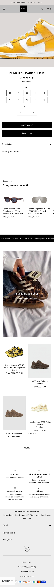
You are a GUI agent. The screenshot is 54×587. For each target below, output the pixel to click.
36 (10, 93)
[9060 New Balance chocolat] (39, 361)
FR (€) (33, 567)
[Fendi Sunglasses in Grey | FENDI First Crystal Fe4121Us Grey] (39, 200)
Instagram (7, 539)
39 (36, 93)
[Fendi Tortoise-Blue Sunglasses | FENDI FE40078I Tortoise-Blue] (14, 200)
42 (18, 100)
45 (44, 100)
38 (27, 93)
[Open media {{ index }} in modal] (27, 40)
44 (36, 100)
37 (18, 93)
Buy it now (27, 133)
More (27, 448)
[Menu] (6, 9)
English (31, 571)
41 (10, 100)
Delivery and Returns (11, 151)
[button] (41, 9)
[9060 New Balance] (14, 413)
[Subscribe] (47, 525)
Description (7, 144)
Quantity (27, 107)
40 (44, 93)
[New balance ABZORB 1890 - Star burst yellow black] (14, 353)
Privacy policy (27, 562)
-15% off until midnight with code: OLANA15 (27, 2)
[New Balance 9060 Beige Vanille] (39, 407)
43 (27, 100)
